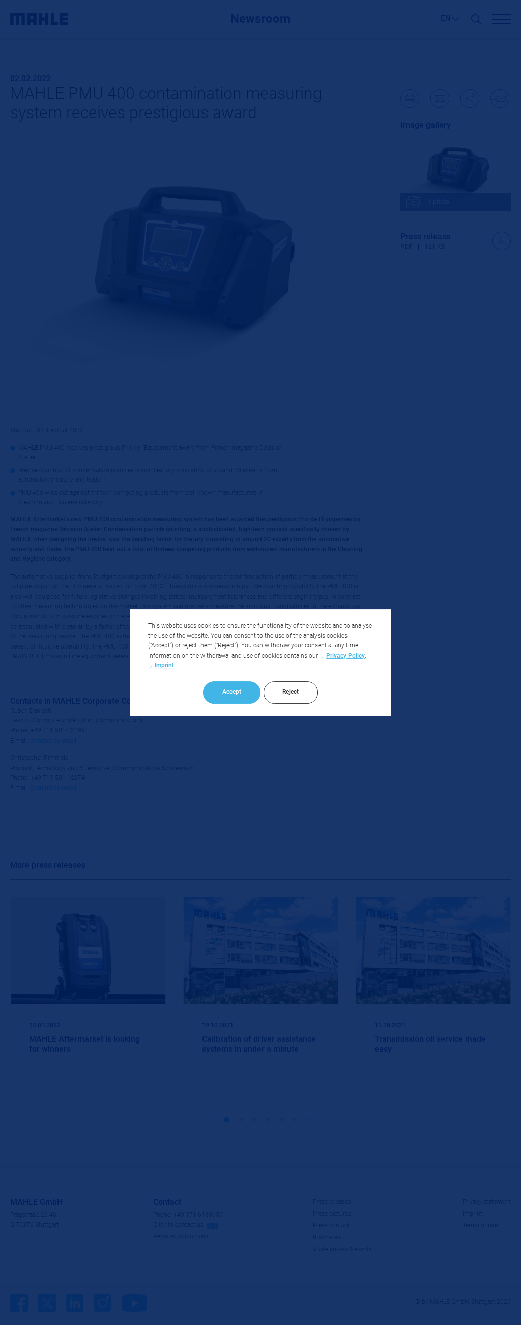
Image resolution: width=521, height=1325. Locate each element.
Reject (290, 691)
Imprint (164, 665)
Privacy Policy (345, 655)
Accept (231, 691)
